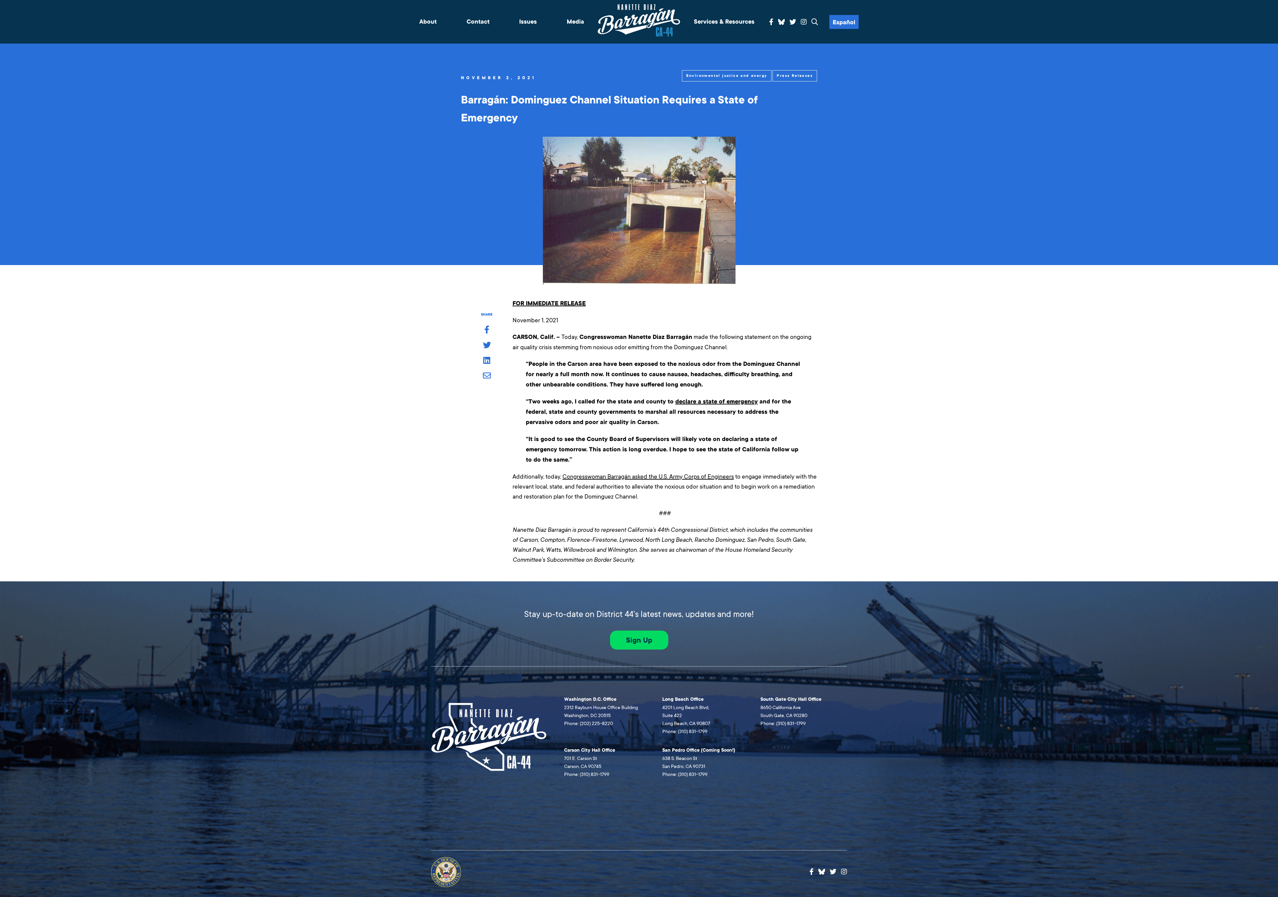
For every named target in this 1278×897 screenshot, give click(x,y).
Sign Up (639, 640)
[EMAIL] (487, 376)
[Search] (814, 22)
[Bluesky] (781, 21)
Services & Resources (724, 22)
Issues (528, 22)
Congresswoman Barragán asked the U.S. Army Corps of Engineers (648, 476)
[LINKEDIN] (487, 361)
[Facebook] (771, 22)
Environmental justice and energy (726, 76)
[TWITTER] (487, 346)
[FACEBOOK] (487, 330)
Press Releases (795, 76)
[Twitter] (792, 22)
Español (844, 22)
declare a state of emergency (716, 401)
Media (575, 22)
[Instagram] (804, 22)
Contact (478, 22)
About (428, 22)
